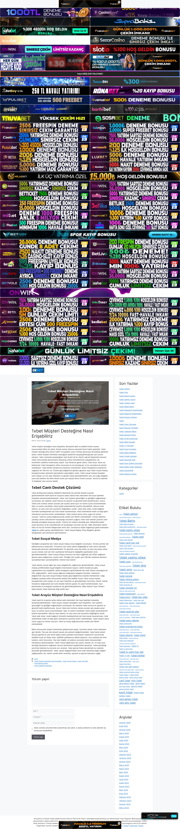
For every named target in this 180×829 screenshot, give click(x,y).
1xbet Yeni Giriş (82, 661)
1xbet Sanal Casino (127, 396)
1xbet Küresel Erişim (127, 435)
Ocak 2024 (123, 779)
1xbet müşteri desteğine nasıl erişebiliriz (48, 661)
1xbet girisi (125, 569)
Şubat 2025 (124, 737)
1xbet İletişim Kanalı (41, 663)
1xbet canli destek (126, 540)
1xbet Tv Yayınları (126, 446)
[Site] (45, 128)
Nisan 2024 (124, 769)
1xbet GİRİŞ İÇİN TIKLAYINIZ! (90, 74)
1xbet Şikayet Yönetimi (128, 428)
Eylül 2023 (123, 794)
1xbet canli (138, 536)
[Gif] (90, 176)
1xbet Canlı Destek (126, 548)
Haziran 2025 (124, 730)
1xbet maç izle (138, 600)
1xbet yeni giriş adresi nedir (126, 669)
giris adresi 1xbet (126, 683)
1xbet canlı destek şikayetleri (127, 551)
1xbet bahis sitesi (129, 530)
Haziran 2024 (125, 762)
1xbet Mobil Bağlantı (127, 453)
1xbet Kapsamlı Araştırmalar (131, 410)
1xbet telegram (124, 646)
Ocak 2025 (123, 740)
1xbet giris (139, 565)
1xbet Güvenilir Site (127, 460)
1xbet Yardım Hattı (127, 403)
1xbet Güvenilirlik (126, 470)
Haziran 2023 (125, 804)
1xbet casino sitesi (132, 557)
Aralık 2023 (124, 783)
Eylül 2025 (123, 726)
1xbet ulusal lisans (124, 659)
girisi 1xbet (140, 683)
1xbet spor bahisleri (126, 641)
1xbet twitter (138, 655)
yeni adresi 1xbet (128, 699)
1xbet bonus (139, 533)
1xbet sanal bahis (134, 629)
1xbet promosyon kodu (130, 626)
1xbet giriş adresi (126, 573)
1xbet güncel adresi (126, 582)
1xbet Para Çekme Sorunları (130, 463)
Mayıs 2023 (124, 808)
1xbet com (125, 561)
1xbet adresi (130, 513)
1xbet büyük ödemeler (125, 537)
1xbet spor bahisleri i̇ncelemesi (127, 643)
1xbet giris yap (138, 570)
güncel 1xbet (136, 686)
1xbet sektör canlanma (136, 632)
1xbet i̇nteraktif (141, 594)
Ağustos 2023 (125, 797)
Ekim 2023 (123, 790)
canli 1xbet (124, 680)
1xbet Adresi (124, 389)
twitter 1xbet (125, 696)
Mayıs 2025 (124, 733)
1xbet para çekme (129, 620)
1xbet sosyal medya (69, 661)
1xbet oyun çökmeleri (124, 617)
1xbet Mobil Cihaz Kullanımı (130, 467)
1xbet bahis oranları (126, 524)
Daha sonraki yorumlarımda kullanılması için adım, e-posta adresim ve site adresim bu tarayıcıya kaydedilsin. (70, 729)
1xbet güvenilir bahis (140, 582)
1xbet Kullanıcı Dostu (127, 474)
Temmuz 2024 (125, 758)
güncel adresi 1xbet (126, 689)
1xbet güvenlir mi (128, 588)
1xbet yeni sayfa (139, 669)
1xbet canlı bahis (125, 546)
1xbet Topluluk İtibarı (127, 431)
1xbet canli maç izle (129, 542)
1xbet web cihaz (134, 659)
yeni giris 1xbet (127, 702)
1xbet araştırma (136, 517)
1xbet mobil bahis (124, 606)
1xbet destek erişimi (137, 562)
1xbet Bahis (127, 520)
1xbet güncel (125, 576)
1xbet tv (135, 646)
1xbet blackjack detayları (125, 533)
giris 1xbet (136, 680)
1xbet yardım (135, 661)
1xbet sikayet (126, 635)
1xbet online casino (135, 615)
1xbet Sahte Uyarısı (127, 400)
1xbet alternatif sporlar (125, 517)
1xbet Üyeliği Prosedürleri (43, 666)
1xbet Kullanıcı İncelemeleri (130, 414)
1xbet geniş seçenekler (125, 566)
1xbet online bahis (124, 615)
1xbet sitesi (140, 635)
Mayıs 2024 (124, 765)
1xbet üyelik (134, 675)
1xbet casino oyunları (128, 554)
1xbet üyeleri (124, 675)
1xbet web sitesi (125, 661)
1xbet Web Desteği (127, 442)
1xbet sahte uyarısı (124, 629)
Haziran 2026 (125, 723)
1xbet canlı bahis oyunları (139, 546)
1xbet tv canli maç (126, 649)
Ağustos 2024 (125, 755)
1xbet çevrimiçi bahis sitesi (129, 672)
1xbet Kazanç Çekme (128, 417)
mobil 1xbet (139, 692)
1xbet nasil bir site (129, 611)
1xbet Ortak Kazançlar (128, 439)
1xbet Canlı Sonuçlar (127, 424)
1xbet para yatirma (138, 617)
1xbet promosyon (125, 624)
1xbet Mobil (141, 603)
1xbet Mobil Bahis (126, 407)
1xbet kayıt (124, 597)
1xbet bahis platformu (127, 527)
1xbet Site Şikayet (133, 638)
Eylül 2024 (123, 751)
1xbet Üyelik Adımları (128, 456)
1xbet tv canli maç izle (131, 651)
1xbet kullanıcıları (125, 600)
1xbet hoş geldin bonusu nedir (127, 591)
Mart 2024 (123, 772)
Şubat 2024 (124, 776)
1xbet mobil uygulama (125, 608)
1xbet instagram (127, 593)
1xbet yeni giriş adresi (129, 667)
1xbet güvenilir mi (125, 585)
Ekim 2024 (123, 747)
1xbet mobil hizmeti (135, 606)
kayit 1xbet (126, 692)
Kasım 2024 (124, 744)
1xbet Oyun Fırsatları (127, 449)
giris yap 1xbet (124, 686)
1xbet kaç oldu (139, 597)
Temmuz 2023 (125, 801)
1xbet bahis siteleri (141, 527)
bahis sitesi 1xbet (135, 677)
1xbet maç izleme (127, 603)
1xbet (36, 659)
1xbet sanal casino (124, 632)
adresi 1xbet (123, 677)
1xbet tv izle (124, 655)
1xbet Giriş (123, 392)
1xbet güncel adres (129, 579)
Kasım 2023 (124, 786)
